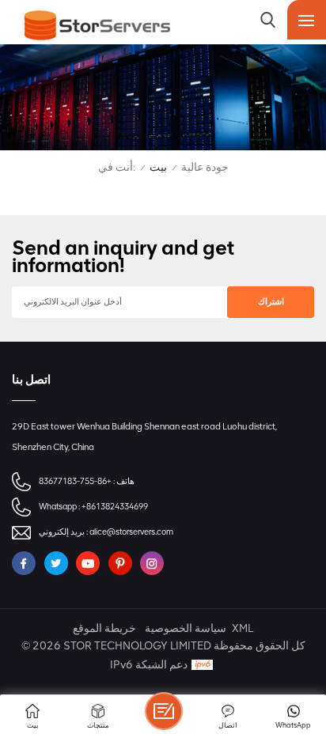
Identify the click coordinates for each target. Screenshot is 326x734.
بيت (158, 167)
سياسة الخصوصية (185, 628)
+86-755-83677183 (75, 481)
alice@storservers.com (131, 532)
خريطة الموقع (104, 628)
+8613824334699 (115, 506)
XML (242, 628)
